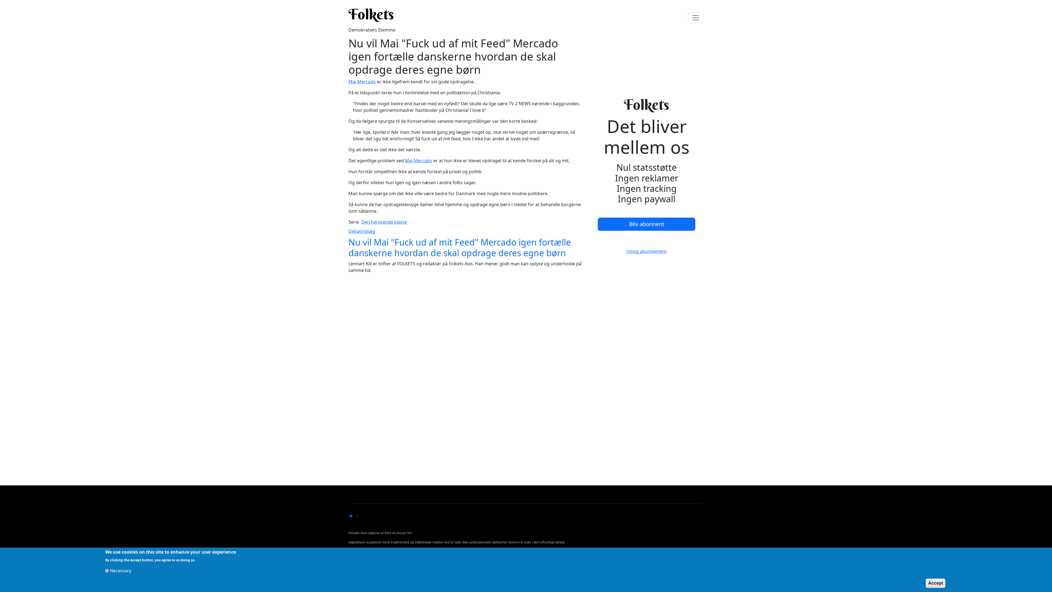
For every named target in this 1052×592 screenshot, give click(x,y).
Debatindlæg (361, 231)
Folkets (371, 14)
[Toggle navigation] (696, 17)
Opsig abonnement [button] (647, 251)
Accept (935, 582)
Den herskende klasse (384, 222)
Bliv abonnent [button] (646, 224)
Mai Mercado (362, 82)
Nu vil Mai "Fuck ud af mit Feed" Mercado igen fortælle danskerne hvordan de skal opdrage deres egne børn (459, 247)
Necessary (120, 571)
